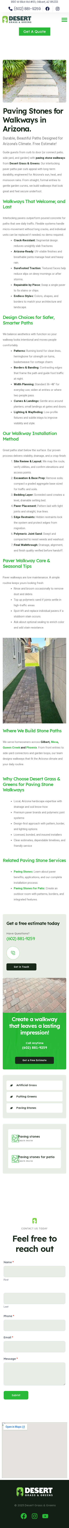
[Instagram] (34, 1516)
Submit (16, 1395)
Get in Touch (21, 966)
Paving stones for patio (36, 1157)
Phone (9, 1316)
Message (11, 1358)
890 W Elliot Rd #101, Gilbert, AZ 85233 (34, 2)
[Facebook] (23, 1516)
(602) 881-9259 (34, 1047)
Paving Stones (26, 1108)
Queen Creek (11, 747)
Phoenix (31, 747)
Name (9, 1262)
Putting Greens (26, 1096)
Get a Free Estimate (34, 1060)
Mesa (54, 742)
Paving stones (29, 1136)
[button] (64, 19)
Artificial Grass (26, 1085)
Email (8, 1337)
